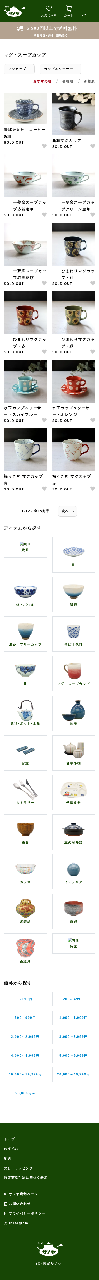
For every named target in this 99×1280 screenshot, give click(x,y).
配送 (7, 1158)
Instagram (19, 1223)
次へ (65, 511)
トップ (9, 1139)
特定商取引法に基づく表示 (26, 1178)
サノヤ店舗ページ (23, 1194)
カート (68, 15)
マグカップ (17, 69)
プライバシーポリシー (27, 1213)
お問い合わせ (20, 1204)
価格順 (67, 81)
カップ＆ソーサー (58, 69)
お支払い (11, 1149)
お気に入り (49, 15)
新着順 (89, 81)
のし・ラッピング (18, 1168)
